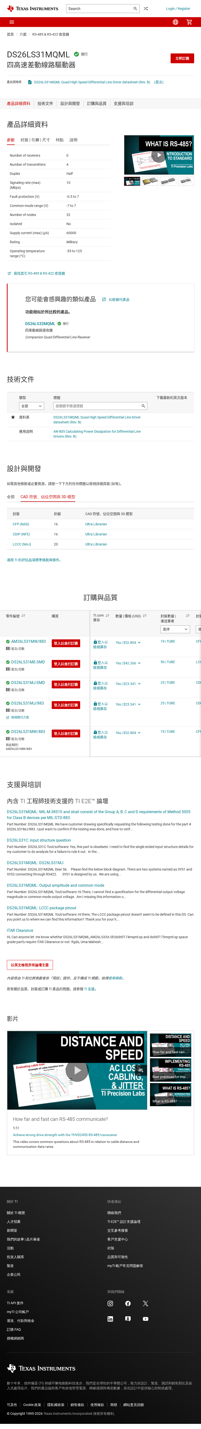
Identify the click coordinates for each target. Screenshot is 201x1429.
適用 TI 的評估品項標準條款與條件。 (35, 560)
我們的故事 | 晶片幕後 (23, 1239)
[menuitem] (175, 22)
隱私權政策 (55, 1405)
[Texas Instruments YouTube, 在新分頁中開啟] (146, 1321)
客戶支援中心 (117, 1239)
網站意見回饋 (133, 1405)
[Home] (32, 8)
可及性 (12, 1405)
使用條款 (115, 978)
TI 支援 (89, 989)
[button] (12, 22)
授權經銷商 (15, 1338)
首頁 (10, 34)
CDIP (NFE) (21, 534)
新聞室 (12, 1230)
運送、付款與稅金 (20, 1321)
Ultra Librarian (96, 524)
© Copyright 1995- (25, 1414)
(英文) (158, 82)
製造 (10, 1266)
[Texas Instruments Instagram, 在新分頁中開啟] (110, 1305)
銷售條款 (77, 1405)
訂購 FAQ (14, 1329)
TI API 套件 (15, 1303)
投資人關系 (15, 1257)
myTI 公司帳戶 (18, 1312)
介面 (23, 34)
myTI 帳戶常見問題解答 (125, 1266)
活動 (10, 1248)
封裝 (110, 1248)
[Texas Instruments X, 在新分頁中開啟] (146, 1305)
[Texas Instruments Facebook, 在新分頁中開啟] (128, 1305)
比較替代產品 (119, 300)
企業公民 (14, 1275)
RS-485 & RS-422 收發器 (50, 34)
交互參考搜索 (117, 1230)
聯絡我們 (114, 1213)
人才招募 (14, 1222)
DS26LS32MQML (40, 323)
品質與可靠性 (117, 1257)
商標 (113, 1405)
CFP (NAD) (21, 524)
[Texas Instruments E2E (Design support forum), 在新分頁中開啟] (128, 1321)
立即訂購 (182, 58)
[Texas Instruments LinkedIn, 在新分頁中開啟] (110, 1321)
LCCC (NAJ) (22, 544)
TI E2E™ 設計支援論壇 (123, 1222)
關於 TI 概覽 (16, 1213)
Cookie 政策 (32, 1405)
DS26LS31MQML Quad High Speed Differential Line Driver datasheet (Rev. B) (92, 82)
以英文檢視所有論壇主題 (30, 965)
